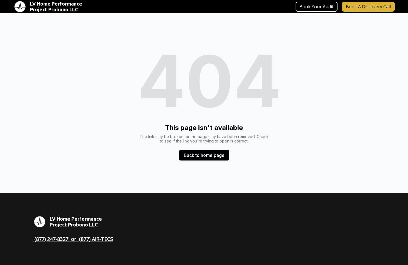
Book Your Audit (316, 7)
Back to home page (204, 155)
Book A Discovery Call (368, 7)
